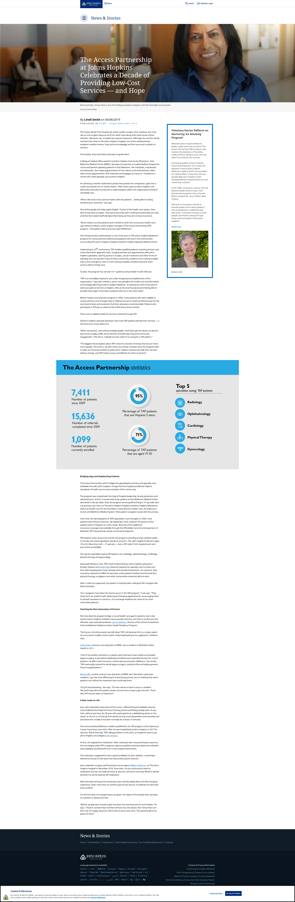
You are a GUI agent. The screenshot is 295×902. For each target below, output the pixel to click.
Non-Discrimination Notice (202, 880)
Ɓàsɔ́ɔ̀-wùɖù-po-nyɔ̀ (109, 872)
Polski (132, 875)
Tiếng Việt (94, 872)
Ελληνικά (142, 875)
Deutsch (123, 875)
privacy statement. (98, 897)
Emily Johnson (111, 735)
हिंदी (116, 879)
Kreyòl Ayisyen (103, 875)
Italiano (83, 872)
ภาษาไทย (93, 879)
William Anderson (138, 765)
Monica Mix (85, 674)
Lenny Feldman (119, 622)
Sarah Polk (104, 567)
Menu (108, 4)
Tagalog (121, 869)
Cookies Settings (216, 893)
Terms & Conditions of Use (177, 880)
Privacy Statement (207, 876)
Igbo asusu (125, 872)
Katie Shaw (85, 645)
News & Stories (106, 18)
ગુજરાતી (83, 879)
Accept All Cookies (233, 893)
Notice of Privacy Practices (185, 876)
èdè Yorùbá (137, 872)
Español (83, 869)
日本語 (83, 875)
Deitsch (124, 879)
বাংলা (146, 872)
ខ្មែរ (131, 879)
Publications (107, 842)
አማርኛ (92, 869)
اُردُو (102, 879)
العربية (114, 875)
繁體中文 (101, 869)
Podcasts (169, 842)
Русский (131, 868)
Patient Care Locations (205, 872)
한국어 (91, 875)
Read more (176, 226)
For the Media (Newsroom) (151, 842)
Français (111, 869)
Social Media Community (126, 842)
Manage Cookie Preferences (202, 883)
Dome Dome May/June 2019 (118, 123)
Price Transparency (185, 872)
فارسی (110, 879)
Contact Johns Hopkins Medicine (201, 869)
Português (142, 869)
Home (83, 842)
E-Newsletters (94, 842)
